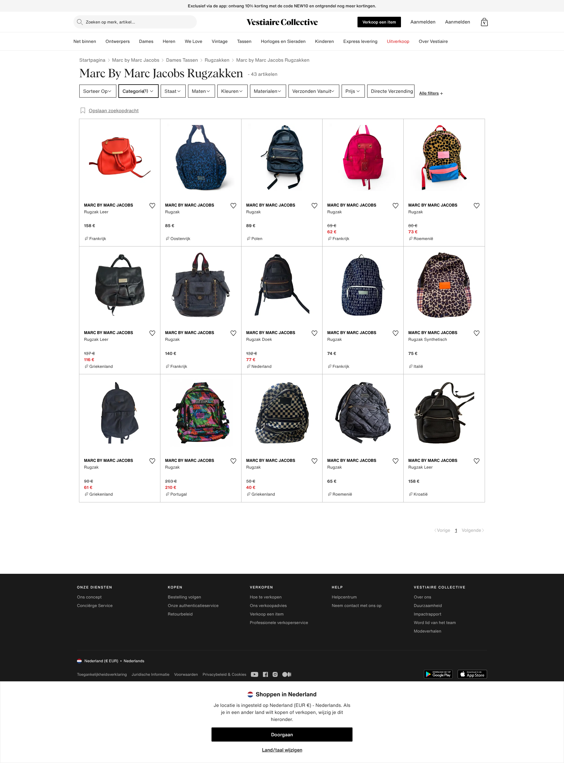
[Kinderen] (338, 41)
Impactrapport (427, 614)
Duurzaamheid (428, 606)
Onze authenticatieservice (193, 606)
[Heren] (180, 41)
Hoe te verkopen (265, 597)
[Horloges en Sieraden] (310, 41)
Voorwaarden (186, 674)
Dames (146, 41)
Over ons (422, 597)
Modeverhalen (427, 631)
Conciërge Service (95, 606)
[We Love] (207, 41)
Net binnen (84, 41)
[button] (484, 22)
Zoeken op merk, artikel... (110, 22)
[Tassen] (256, 41)
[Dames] (158, 41)
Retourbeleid (180, 614)
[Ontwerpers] (134, 41)
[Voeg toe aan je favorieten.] (152, 205)
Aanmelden (423, 22)
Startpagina (92, 59)
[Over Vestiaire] (452, 41)
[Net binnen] (100, 41)
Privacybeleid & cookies (224, 674)
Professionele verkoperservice (279, 623)
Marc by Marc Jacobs (136, 59)
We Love (193, 41)
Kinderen (324, 41)
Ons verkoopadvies (268, 606)
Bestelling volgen (184, 597)
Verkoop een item (379, 22)
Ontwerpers (117, 41)
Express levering (360, 41)
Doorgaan (282, 734)
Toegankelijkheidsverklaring (102, 674)
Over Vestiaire (433, 41)
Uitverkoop (398, 41)
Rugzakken (217, 59)
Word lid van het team (435, 623)
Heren (169, 41)
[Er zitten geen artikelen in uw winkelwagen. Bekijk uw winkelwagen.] (484, 22)
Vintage (220, 41)
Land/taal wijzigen (282, 749)
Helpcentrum (344, 597)
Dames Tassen (182, 59)
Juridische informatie (150, 674)
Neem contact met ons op (357, 606)
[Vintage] (232, 41)
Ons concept (89, 597)
